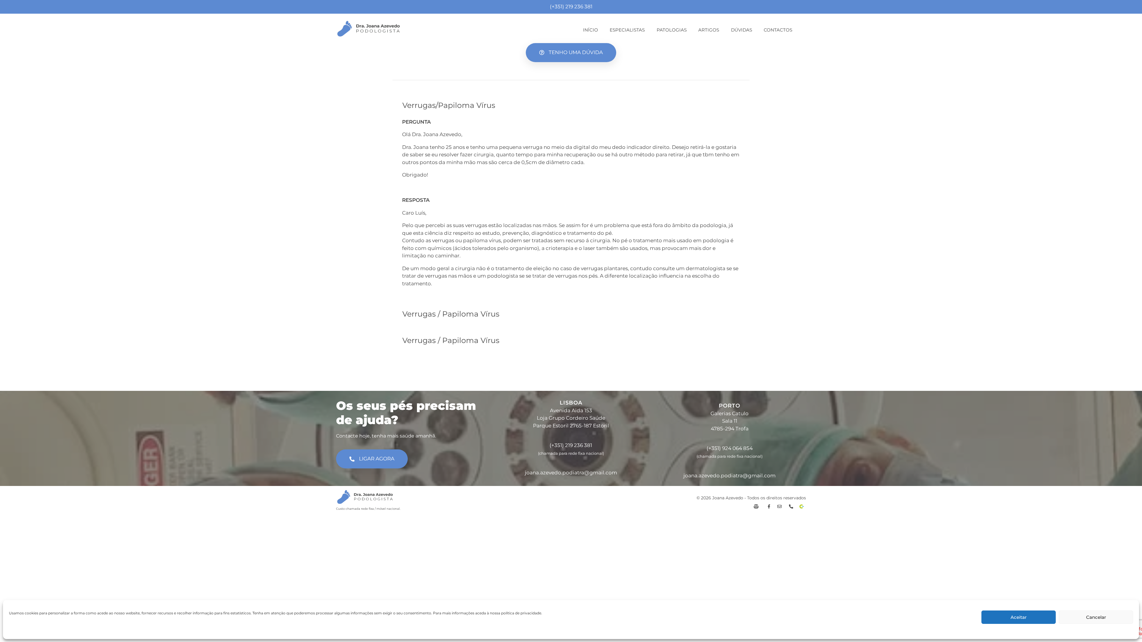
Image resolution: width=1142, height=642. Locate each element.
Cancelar (1096, 617)
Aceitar (1019, 617)
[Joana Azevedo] (368, 29)
